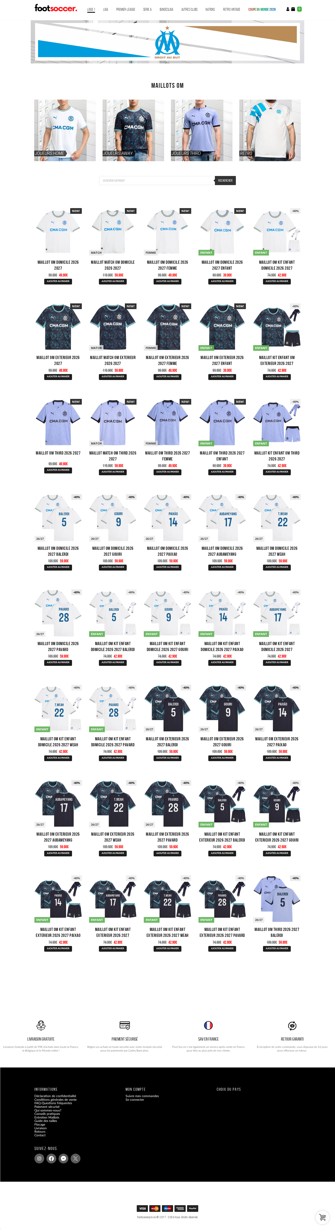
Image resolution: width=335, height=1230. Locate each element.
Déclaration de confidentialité (55, 1096)
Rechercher (225, 180)
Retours (39, 1131)
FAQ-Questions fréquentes (53, 1103)
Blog (37, 1138)
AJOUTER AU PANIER (58, 281)
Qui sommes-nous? (47, 1110)
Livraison (40, 1128)
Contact (40, 1135)
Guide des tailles (45, 1121)
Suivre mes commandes (142, 1096)
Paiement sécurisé (46, 1107)
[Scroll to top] (168, 1210)
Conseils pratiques (47, 1114)
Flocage (39, 1124)
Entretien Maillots (46, 1117)
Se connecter (135, 1099)
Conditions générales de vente (55, 1099)
